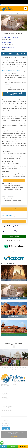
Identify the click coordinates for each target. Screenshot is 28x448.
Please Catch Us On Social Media (15, 3)
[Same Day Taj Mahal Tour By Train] (14, 291)
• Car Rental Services (5, 394)
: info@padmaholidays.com (10, 1)
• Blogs (2, 400)
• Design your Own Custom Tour (7, 411)
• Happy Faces (4, 397)
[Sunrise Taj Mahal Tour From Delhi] (14, 309)
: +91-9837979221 (20, 1)
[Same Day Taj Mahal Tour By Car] (14, 273)
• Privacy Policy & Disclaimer (7, 422)
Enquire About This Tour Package (14, 180)
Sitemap (21, 432)
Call (4, 446)
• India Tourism (4, 393)
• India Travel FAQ (4, 419)
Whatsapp (12, 446)
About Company (8, 432)
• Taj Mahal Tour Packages (6, 406)
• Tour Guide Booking (5, 396)
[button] (1, 367)
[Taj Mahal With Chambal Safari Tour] (14, 328)
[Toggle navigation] (25, 8)
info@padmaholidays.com (13, 231)
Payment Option (15, 432)
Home (4, 13)
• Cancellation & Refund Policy (7, 423)
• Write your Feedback (5, 418)
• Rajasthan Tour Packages (6, 409)
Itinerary (10, 53)
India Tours (9, 13)
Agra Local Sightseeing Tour (17, 13)
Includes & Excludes (17, 54)
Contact (23, 446)
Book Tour (23, 53)
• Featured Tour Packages (6, 410)
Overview (4, 53)
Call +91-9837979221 (11, 229)
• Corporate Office (5, 398)
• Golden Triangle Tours (5, 407)
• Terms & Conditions (5, 420)
